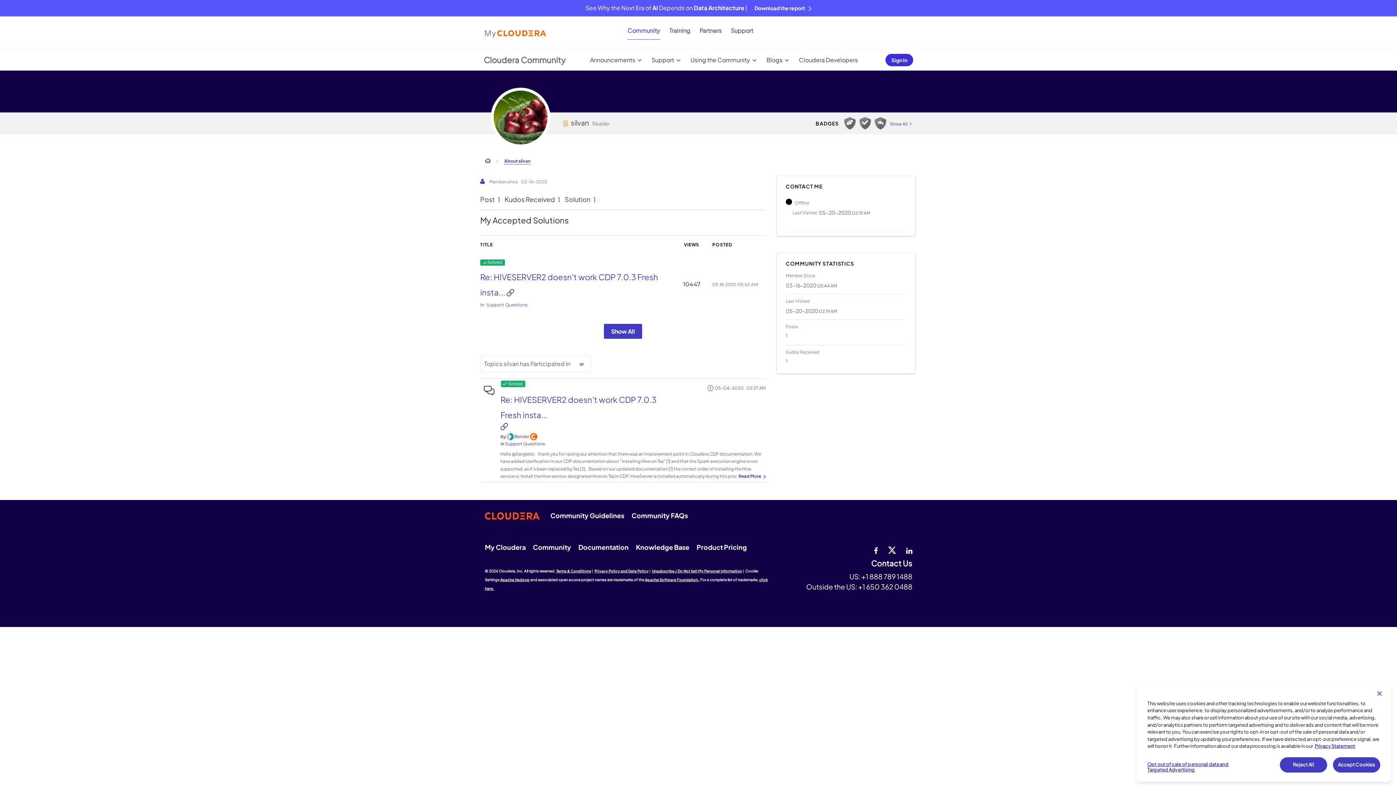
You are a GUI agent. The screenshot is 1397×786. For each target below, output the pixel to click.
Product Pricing (722, 547)
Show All (623, 331)
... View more (751, 476)
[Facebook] (876, 549)
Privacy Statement (1335, 746)
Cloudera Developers (828, 60)
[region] (1264, 734)
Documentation (603, 547)
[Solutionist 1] (865, 123)
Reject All (1303, 764)
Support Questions (507, 304)
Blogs (775, 60)
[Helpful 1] (849, 123)
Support (742, 30)
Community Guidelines (587, 515)
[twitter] (892, 549)
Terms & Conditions (573, 571)
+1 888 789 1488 (886, 576)
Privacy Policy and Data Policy (621, 571)
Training (679, 30)
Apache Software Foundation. (672, 579)
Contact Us (891, 563)
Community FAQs (660, 515)
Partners (711, 30)
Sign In (899, 60)
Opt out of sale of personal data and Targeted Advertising (1188, 767)
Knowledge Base (662, 547)
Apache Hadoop (515, 579)
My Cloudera (505, 547)
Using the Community (720, 60)
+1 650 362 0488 (885, 586)
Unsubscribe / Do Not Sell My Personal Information (697, 571)
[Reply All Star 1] (880, 123)
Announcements (612, 60)
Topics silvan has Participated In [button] (527, 364)
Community (644, 30)
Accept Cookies (1357, 764)
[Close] (1380, 694)
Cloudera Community (525, 60)
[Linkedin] (909, 549)
